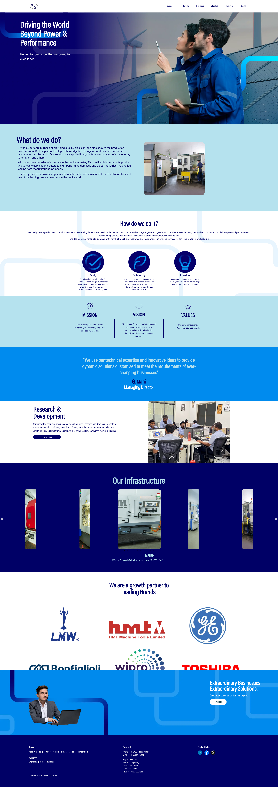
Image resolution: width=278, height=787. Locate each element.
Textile (42, 762)
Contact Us (47, 752)
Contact (243, 6)
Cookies (56, 752)
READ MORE (218, 702)
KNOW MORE (47, 437)
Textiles (186, 6)
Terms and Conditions (68, 752)
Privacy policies (83, 752)
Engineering (170, 6)
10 (154, 551)
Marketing (200, 6)
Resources (229, 6)
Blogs (39, 752)
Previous (2, 519)
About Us (214, 6)
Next (276, 519)
